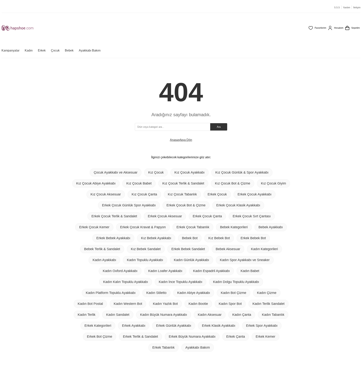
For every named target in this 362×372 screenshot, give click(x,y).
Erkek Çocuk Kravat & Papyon (143, 227)
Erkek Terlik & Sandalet (140, 336)
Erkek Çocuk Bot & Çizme (186, 205)
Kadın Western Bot (128, 304)
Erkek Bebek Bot (253, 238)
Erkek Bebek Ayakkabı (113, 238)
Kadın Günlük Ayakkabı (191, 260)
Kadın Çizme (266, 293)
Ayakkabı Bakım (197, 347)
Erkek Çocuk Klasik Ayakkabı (238, 205)
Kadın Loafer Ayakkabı (165, 271)
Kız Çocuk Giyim (273, 183)
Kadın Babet (250, 271)
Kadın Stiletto (156, 293)
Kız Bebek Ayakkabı (156, 238)
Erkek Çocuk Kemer (94, 227)
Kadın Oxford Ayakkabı (120, 271)
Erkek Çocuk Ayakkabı (255, 194)
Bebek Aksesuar (228, 249)
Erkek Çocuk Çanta (207, 216)
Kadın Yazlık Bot (165, 304)
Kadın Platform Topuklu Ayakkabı (111, 293)
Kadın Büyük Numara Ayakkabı (163, 315)
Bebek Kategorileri (234, 227)
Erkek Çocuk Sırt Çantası (252, 216)
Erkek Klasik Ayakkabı (218, 325)
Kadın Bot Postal (90, 304)
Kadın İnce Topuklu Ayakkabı (180, 282)
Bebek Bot (190, 238)
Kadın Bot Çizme (233, 293)
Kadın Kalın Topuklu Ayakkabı (125, 282)
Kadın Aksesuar (210, 315)
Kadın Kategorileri (264, 249)
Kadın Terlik (86, 315)
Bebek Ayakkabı (270, 227)
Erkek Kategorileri (97, 325)
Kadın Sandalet (117, 315)
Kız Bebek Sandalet (146, 249)
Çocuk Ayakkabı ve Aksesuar (115, 172)
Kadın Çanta (241, 315)
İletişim (356, 7)
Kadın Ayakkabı (104, 260)
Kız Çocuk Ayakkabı (189, 172)
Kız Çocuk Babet (139, 183)
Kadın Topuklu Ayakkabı (145, 260)
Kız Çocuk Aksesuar (105, 194)
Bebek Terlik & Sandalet (102, 249)
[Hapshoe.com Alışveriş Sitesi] (18, 28)
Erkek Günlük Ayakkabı (173, 325)
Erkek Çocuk (217, 194)
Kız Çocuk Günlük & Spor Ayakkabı (241, 172)
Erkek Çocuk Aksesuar (165, 216)
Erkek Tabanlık (163, 347)
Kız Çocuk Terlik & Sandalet (183, 183)
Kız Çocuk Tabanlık (182, 194)
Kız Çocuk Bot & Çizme (232, 183)
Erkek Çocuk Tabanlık (192, 227)
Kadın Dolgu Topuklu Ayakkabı (236, 282)
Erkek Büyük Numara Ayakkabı (192, 336)
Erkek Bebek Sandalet (188, 249)
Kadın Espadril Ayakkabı (211, 271)
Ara (219, 126)
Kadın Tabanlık (273, 315)
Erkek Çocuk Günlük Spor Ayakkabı (129, 205)
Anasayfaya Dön (181, 139)
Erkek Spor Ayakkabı (262, 325)
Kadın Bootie (198, 304)
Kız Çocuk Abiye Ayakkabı (96, 183)
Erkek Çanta (235, 336)
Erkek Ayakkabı (133, 325)
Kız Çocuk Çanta (144, 194)
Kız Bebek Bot (219, 238)
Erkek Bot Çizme (99, 336)
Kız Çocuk (156, 172)
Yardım (346, 7)
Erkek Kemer (265, 336)
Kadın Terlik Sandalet (268, 304)
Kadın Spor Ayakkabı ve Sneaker (245, 260)
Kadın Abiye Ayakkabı (193, 293)
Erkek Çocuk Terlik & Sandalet (114, 216)
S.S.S (337, 7)
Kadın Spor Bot (230, 304)
